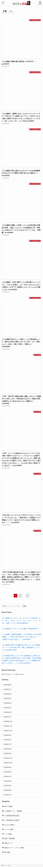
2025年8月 (8, 739)
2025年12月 (8, 721)
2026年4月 (8, 703)
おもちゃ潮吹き (9, 825)
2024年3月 (8, 785)
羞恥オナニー (8, 843)
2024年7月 (8, 776)
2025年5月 (8, 753)
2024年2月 (8, 790)
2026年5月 (8, 698)
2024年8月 (8, 772)
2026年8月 (8, 685)
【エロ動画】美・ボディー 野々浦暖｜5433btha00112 (20, 628)
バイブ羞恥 (8, 834)
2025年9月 (8, 735)
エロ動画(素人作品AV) (11, 820)
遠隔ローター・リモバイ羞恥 (14, 847)
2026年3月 (8, 707)
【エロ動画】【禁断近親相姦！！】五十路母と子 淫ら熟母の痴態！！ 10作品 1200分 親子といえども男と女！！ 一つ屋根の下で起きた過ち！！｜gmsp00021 (21, 636)
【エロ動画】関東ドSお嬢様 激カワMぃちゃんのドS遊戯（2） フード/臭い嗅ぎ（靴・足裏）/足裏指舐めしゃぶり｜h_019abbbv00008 (21, 647)
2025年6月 (8, 749)
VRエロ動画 (8, 806)
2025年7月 (8, 744)
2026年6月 (8, 694)
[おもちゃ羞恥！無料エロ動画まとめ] (21, 3)
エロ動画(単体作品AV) (11, 815)
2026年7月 (8, 689)
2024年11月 (8, 758)
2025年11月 (8, 726)
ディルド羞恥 (8, 829)
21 (27, 596)
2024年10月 (8, 762)
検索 (24, 606)
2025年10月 (8, 730)
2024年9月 (8, 767)
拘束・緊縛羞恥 (9, 838)
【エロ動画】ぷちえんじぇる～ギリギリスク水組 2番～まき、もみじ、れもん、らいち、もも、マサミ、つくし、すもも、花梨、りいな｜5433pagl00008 (21, 620)
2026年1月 (8, 717)
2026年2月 (8, 712)
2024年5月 (8, 781)
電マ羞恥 (7, 852)
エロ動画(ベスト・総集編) (13, 811)
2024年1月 (8, 794)
